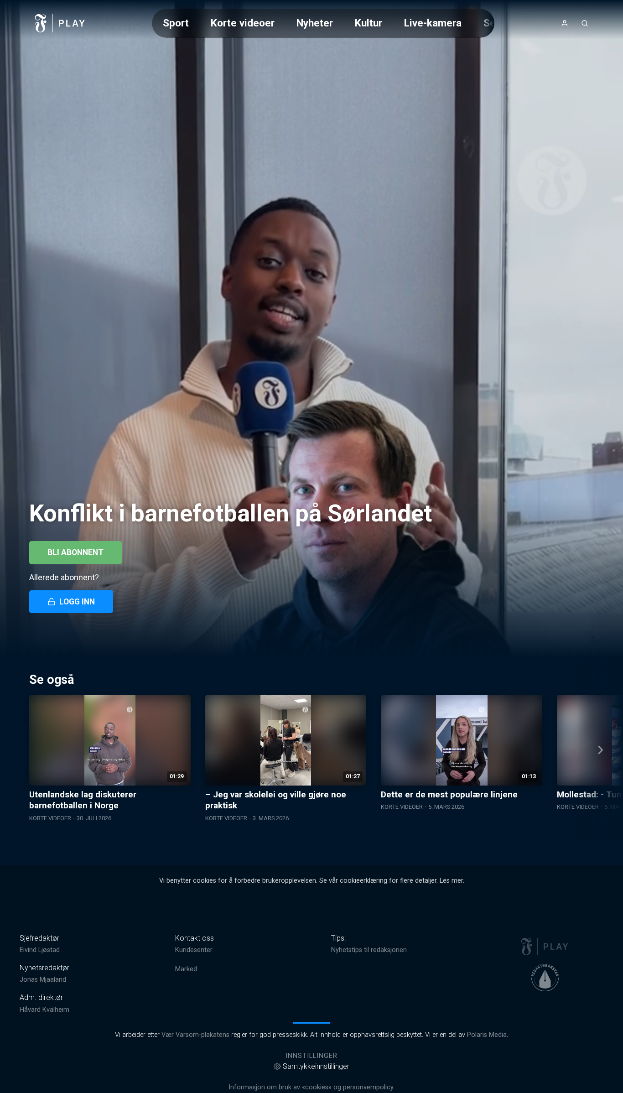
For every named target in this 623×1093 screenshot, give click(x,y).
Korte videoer (243, 23)
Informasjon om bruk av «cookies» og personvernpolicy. (311, 1087)
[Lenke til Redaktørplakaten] (545, 977)
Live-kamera (433, 23)
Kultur (368, 23)
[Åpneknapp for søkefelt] (585, 23)
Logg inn (77, 601)
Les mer (451, 881)
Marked (186, 969)
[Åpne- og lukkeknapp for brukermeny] (565, 23)
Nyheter (314, 23)
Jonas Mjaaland (43, 980)
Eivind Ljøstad (40, 950)
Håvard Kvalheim (44, 1010)
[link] (60, 23)
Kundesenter (194, 950)
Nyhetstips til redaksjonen (369, 950)
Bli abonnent (75, 552)
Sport (176, 23)
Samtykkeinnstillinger (316, 1066)
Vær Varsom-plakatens (195, 1035)
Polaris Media (487, 1035)
